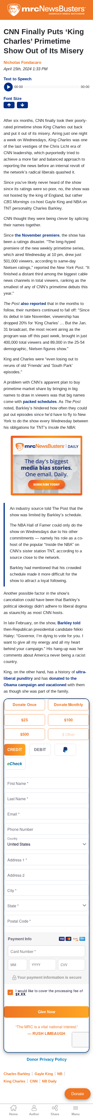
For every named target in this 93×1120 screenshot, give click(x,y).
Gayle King (44, 1074)
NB (59, 1074)
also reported (33, 303)
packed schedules (40, 401)
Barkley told (68, 623)
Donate (77, 1094)
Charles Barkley (17, 1074)
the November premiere (37, 235)
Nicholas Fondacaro (22, 62)
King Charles (14, 1081)
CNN (34, 1081)
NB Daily (49, 1081)
